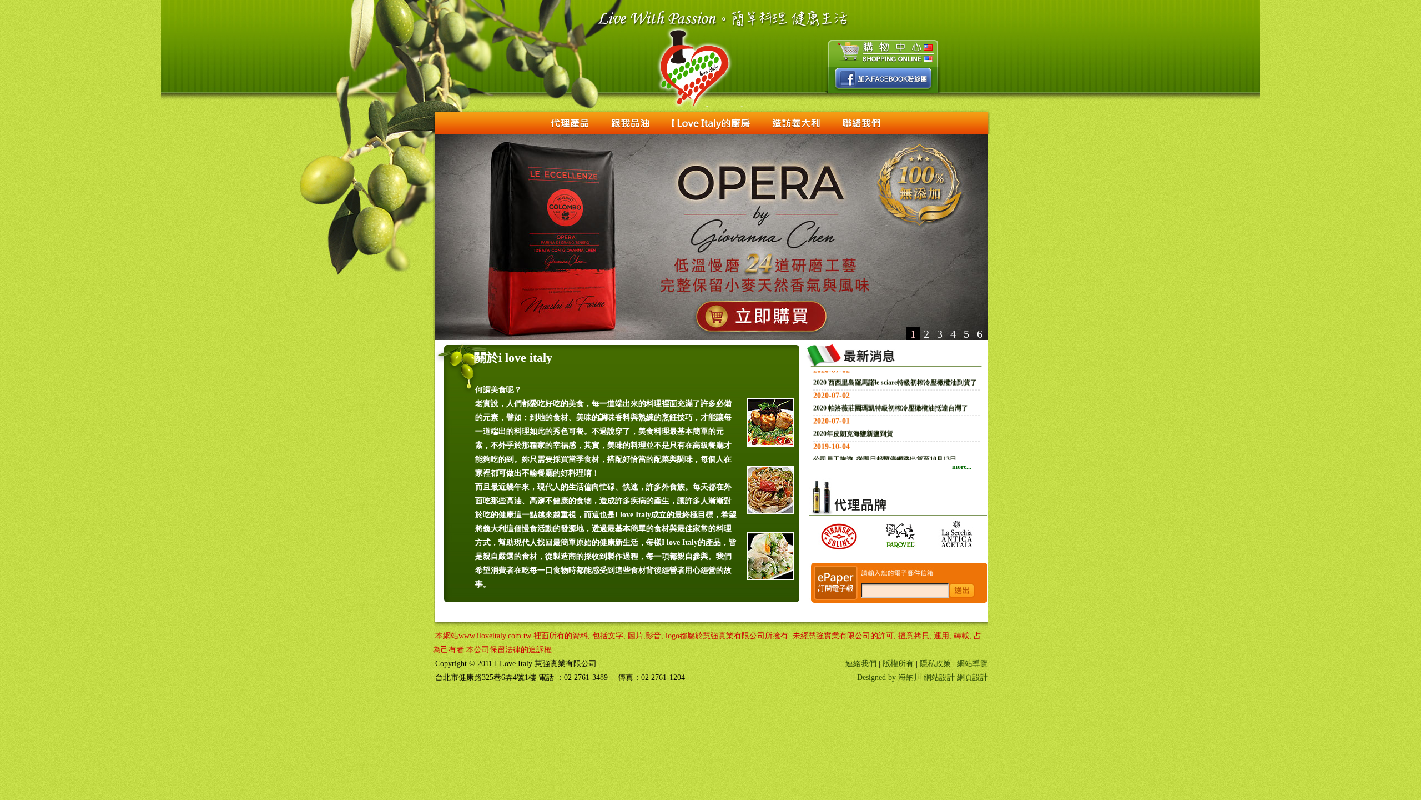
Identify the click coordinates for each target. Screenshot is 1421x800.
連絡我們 (860, 663)
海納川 (909, 677)
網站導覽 (972, 663)
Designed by (877, 677)
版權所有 (898, 663)
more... (961, 467)
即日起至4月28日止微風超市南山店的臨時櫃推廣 (884, 447)
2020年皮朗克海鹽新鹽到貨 (853, 396)
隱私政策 (935, 663)
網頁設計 (972, 677)
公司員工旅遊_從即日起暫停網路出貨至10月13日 (884, 422)
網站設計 (939, 677)
